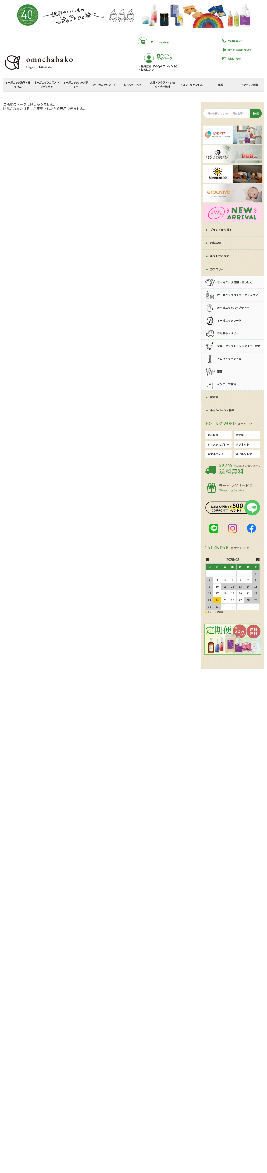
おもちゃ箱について (239, 50)
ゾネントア (245, 454)
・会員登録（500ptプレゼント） (158, 66)
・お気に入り (146, 69)
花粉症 (214, 435)
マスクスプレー (219, 444)
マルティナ (217, 454)
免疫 (241, 435)
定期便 (214, 397)
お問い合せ (234, 59)
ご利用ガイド (235, 41)
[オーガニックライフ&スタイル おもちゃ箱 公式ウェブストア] (38, 70)
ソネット (243, 444)
